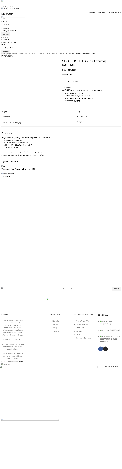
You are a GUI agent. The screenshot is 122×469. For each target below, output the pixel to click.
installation (6, 28)
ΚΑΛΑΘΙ (75, 81)
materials (6, 31)
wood (5, 21)
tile (4, 18)
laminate (6, 25)
